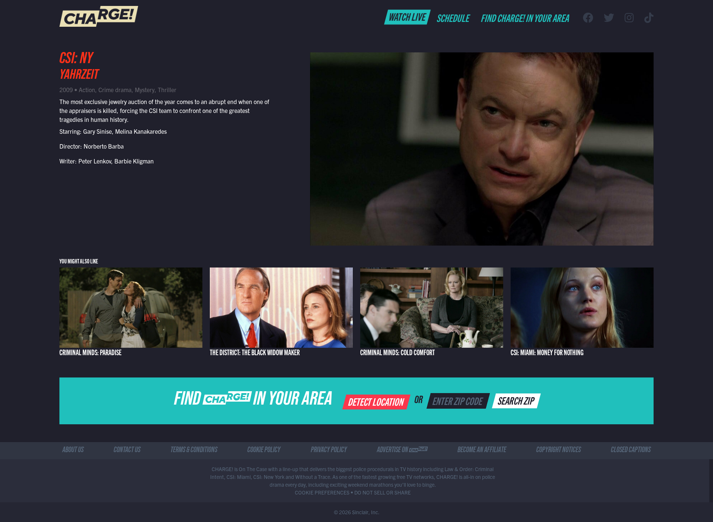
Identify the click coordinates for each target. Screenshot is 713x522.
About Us (73, 450)
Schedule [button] (454, 17)
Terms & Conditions (193, 450)
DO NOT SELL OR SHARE (382, 492)
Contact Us (127, 450)
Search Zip (517, 400)
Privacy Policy (329, 450)
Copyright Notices (558, 450)
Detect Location (376, 401)
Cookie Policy (263, 450)
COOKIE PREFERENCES (322, 492)
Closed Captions (631, 450)
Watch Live (407, 16)
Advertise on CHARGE (402, 450)
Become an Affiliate (482, 450)
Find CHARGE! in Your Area (526, 17)
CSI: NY (76, 60)
